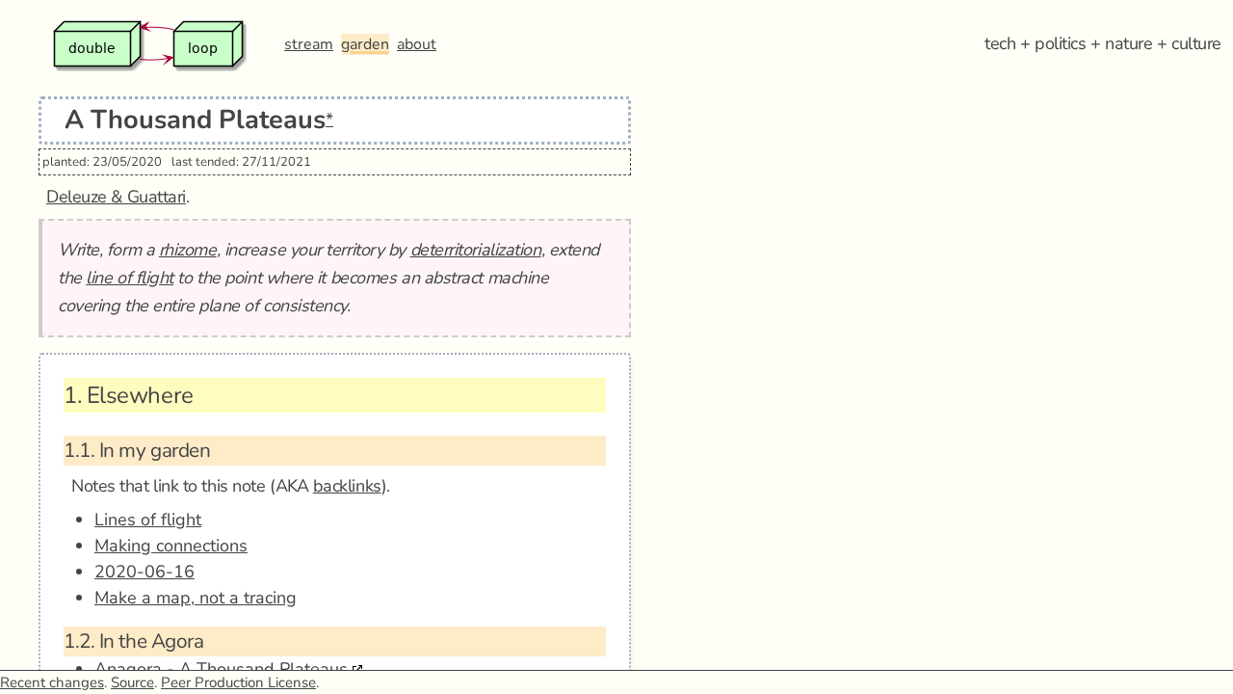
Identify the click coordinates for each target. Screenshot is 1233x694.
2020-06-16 (144, 571)
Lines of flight (147, 519)
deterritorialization (475, 249)
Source (132, 682)
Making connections (171, 545)
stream (308, 44)
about (416, 44)
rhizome (188, 249)
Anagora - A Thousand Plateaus (221, 669)
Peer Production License (238, 682)
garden (365, 44)
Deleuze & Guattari (116, 196)
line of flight (129, 277)
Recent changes (52, 682)
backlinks (347, 485)
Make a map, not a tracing (195, 597)
